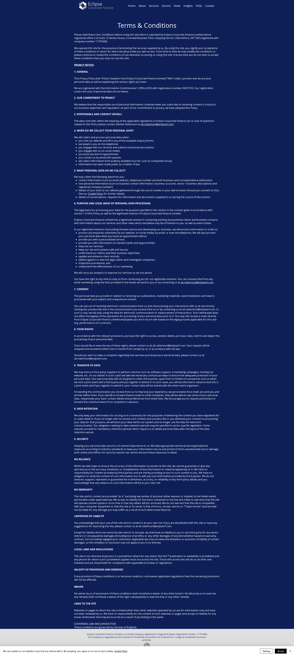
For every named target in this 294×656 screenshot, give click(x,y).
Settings (266, 651)
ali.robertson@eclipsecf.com (157, 124)
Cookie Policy (95, 193)
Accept (280, 651)
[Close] (290, 651)
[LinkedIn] (147, 646)
